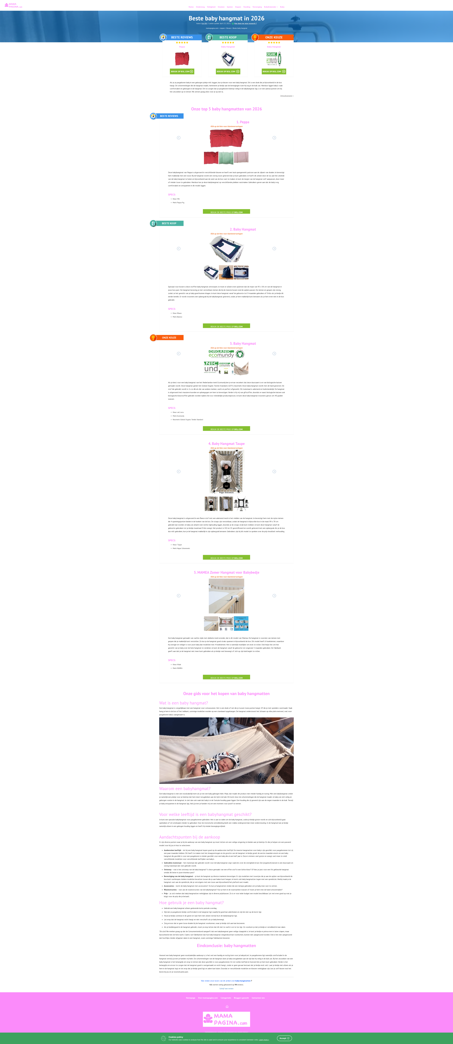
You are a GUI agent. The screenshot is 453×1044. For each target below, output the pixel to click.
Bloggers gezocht (241, 998)
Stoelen (221, 7)
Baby (282, 7)
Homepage (190, 998)
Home (191, 7)
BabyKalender (270, 7)
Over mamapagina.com (208, 998)
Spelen (230, 7)
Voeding (246, 7)
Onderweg (200, 7)
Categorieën (226, 998)
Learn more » (264, 1040)
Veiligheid (211, 7)
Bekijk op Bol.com (180, 71)
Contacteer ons (258, 998)
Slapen (238, 7)
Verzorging (257, 7)
